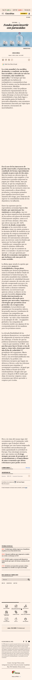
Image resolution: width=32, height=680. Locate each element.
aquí (26, 487)
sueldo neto (25, 608)
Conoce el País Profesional (16, 628)
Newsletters (14, 666)
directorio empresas (25, 614)
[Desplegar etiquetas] (29, 476)
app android (25, 621)
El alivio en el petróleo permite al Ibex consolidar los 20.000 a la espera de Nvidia (15, 566)
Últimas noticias (7, 546)
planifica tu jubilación (6, 615)
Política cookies (20, 662)
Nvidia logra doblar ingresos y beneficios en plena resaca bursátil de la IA (16, 550)
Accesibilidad (27, 664)
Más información (5, 483)
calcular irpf (6, 608)
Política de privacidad (18, 664)
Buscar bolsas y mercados (10, 575)
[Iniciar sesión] (29, 13)
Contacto (9, 662)
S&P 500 (15, 10)
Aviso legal (14, 662)
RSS (11, 666)
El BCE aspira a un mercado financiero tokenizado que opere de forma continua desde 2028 (16, 560)
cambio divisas (16, 614)
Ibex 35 (4, 10)
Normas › (28, 467)
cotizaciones (6, 621)
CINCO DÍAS (16, 53)
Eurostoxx (9, 583)
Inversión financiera (18, 476)
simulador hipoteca (16, 608)
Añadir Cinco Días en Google (11, 64)
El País (28, 17)
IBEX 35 (9, 476)
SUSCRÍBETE (24, 13)
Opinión (4, 476)
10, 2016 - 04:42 (17, 55)
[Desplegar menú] (3, 13)
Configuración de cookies (7, 664)
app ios (15, 621)
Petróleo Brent (28, 10)
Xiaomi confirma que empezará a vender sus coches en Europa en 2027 (15, 555)
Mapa (8, 666)
